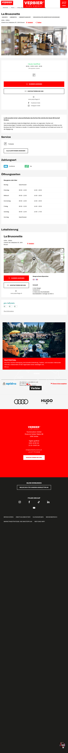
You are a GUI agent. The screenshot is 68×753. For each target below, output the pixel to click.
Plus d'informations (9, 311)
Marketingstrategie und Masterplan (18, 521)
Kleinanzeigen (38, 517)
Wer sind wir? (39, 521)
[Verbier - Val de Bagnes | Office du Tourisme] (34, 4)
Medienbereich (51, 517)
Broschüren (8, 517)
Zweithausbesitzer (23, 517)
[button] (34, 40)
